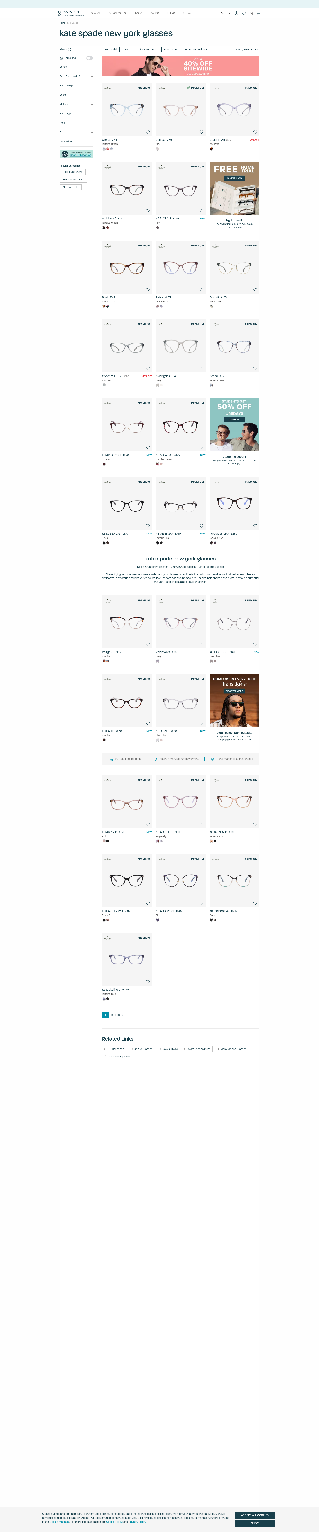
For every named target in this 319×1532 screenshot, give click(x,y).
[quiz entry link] (76, 157)
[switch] (89, 58)
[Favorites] (244, 13)
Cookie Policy (114, 1521)
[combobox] (200, 13)
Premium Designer (196, 49)
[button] (76, 67)
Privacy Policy (137, 1521)
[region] (226, 13)
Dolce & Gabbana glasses (152, 566)
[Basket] (258, 13)
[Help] (236, 13)
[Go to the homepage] (71, 13)
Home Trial (111, 49)
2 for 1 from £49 (147, 49)
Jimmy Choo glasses (183, 566)
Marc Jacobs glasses (211, 566)
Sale (127, 49)
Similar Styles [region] (127, 127)
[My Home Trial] (251, 13)
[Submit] (184, 13)
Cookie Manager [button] (59, 1521)
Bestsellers (170, 49)
